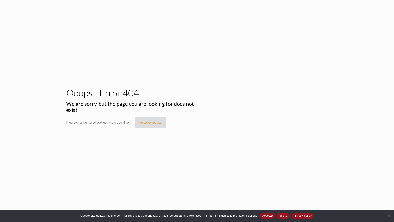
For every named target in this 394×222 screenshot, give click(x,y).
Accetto (267, 215)
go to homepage (150, 122)
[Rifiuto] (389, 216)
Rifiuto (283, 215)
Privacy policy (303, 215)
